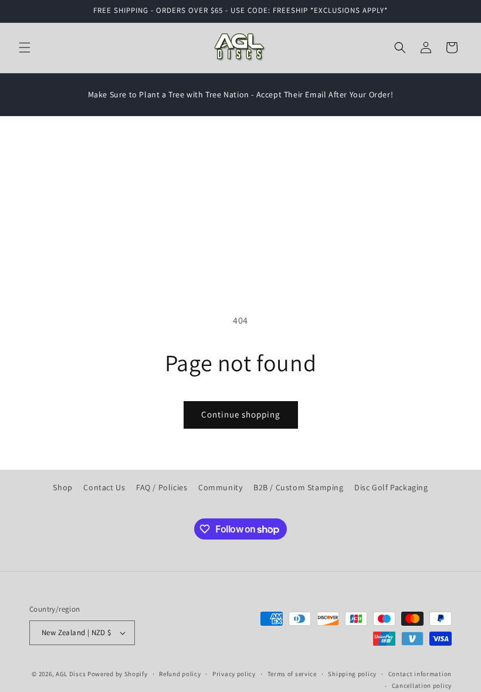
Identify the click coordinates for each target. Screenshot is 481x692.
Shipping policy (352, 674)
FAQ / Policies (161, 487)
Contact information (420, 674)
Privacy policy (234, 674)
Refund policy (180, 674)
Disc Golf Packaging (391, 487)
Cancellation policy (422, 685)
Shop (62, 487)
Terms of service (292, 674)
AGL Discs (71, 674)
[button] (25, 47)
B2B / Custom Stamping (298, 487)
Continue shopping (240, 414)
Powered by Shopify (117, 674)
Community (220, 487)
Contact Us (104, 487)
